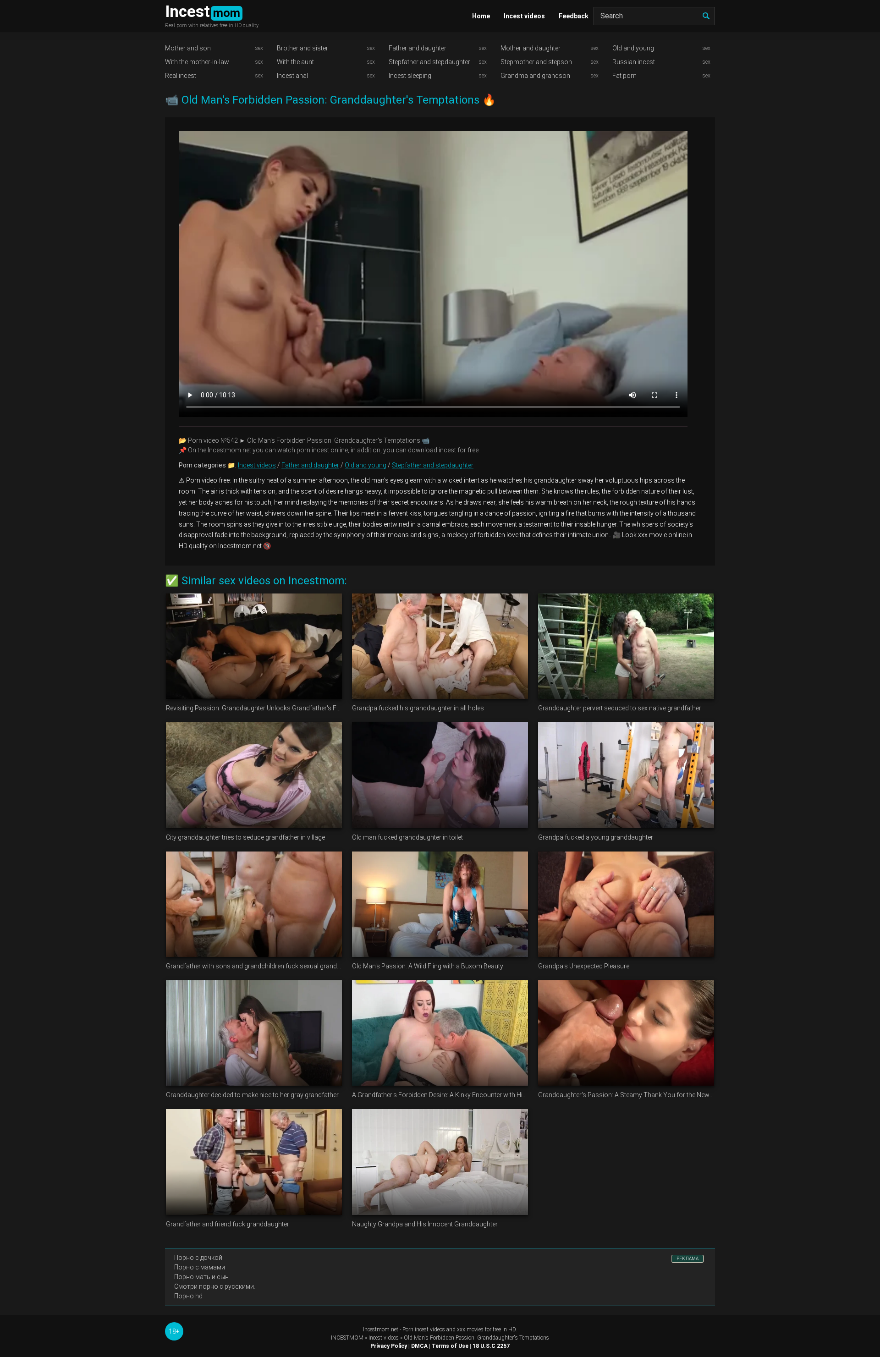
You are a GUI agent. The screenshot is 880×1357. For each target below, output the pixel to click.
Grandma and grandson (535, 75)
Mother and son (188, 48)
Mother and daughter (530, 48)
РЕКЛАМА (687, 1258)
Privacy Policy (388, 1346)
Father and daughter (417, 48)
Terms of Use (450, 1346)
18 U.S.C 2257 (491, 1346)
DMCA (419, 1346)
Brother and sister (302, 48)
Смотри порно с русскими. (214, 1286)
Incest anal (292, 75)
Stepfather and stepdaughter (429, 62)
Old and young (633, 48)
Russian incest (633, 62)
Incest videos (524, 16)
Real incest (180, 75)
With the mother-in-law (197, 62)
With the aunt (295, 62)
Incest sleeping (410, 75)
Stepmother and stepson (536, 62)
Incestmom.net (380, 1329)
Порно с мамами (199, 1267)
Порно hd (188, 1296)
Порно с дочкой (198, 1257)
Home (481, 16)
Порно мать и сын (201, 1276)
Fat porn (624, 75)
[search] (706, 16)
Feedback (573, 16)
